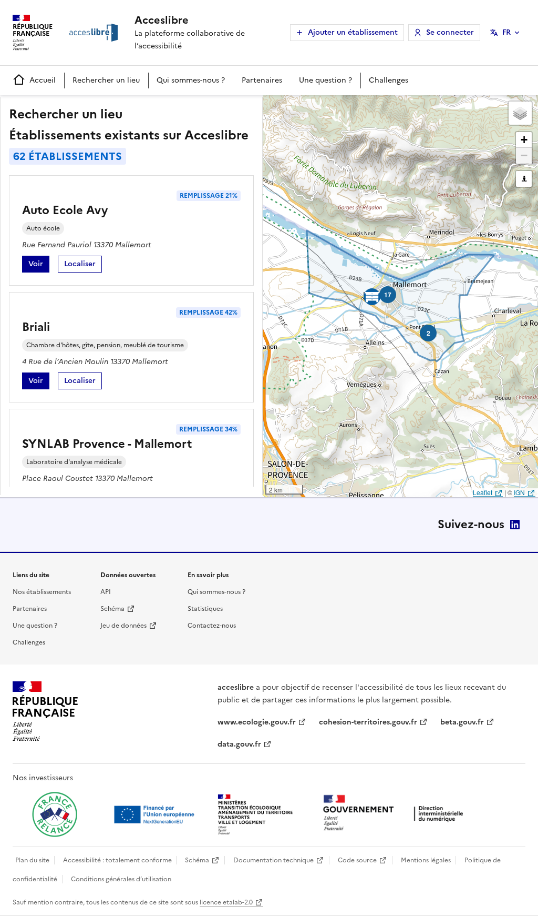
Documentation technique (273, 860)
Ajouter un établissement (353, 32)
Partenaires (262, 80)
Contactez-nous (212, 625)
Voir (38, 265)
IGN (519, 492)
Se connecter (450, 32)
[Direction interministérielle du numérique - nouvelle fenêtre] (395, 814)
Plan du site (32, 860)
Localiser (83, 265)
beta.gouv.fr (462, 722)
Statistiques (205, 608)
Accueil (42, 80)
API (105, 592)
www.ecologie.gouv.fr (257, 722)
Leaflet (482, 492)
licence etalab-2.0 (226, 902)
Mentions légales (426, 860)
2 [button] (428, 333)
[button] (520, 113)
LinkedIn (514, 524)
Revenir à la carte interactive (345, 108)
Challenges (388, 80)
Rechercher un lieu (106, 80)
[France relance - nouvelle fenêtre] (55, 814)
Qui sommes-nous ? (191, 80)
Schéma (112, 608)
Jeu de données (123, 625)
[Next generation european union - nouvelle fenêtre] (155, 814)
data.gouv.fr (239, 744)
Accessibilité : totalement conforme (117, 860)
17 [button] (387, 294)
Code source (357, 860)
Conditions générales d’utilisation (121, 879)
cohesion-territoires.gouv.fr (368, 722)
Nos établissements (42, 592)
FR (506, 32)
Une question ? (325, 80)
